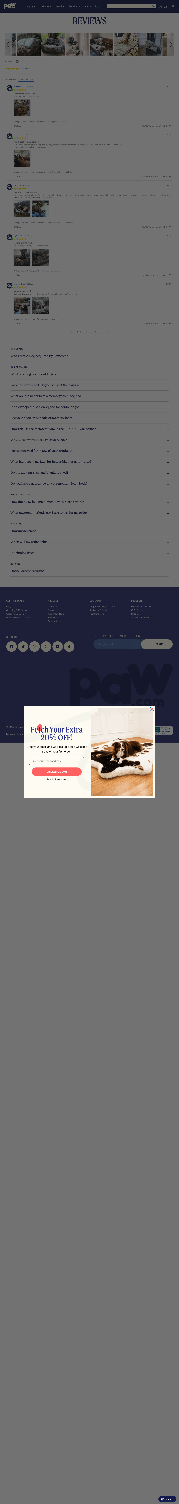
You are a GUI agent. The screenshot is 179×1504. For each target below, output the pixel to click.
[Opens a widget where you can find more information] (167, 1499)
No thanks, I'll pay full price (57, 779)
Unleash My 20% (57, 771)
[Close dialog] (152, 709)
